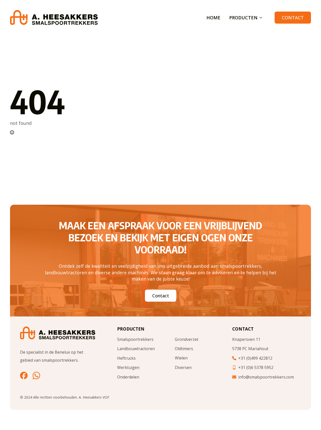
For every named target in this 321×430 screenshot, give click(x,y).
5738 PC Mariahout (250, 348)
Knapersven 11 (246, 339)
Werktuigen (128, 367)
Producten (243, 18)
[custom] (24, 375)
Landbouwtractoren (136, 348)
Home (213, 18)
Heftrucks (126, 358)
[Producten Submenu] (260, 17)
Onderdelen (128, 377)
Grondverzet (186, 339)
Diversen (183, 367)
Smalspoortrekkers (135, 339)
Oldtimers (184, 348)
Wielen (181, 358)
